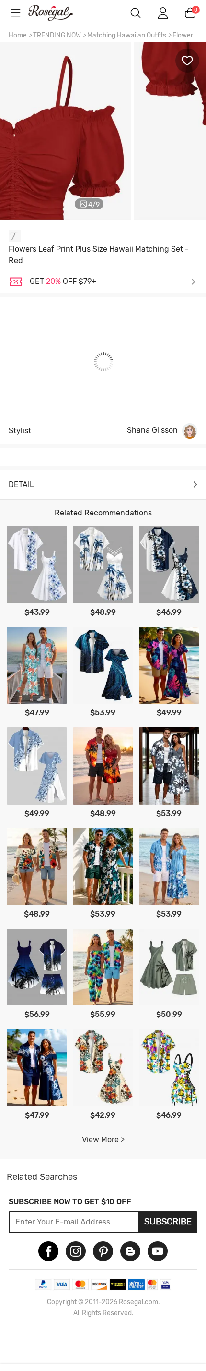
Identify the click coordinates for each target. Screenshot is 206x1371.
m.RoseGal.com (57, 13)
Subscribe (168, 1221)
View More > (103, 1139)
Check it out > (112, 282)
